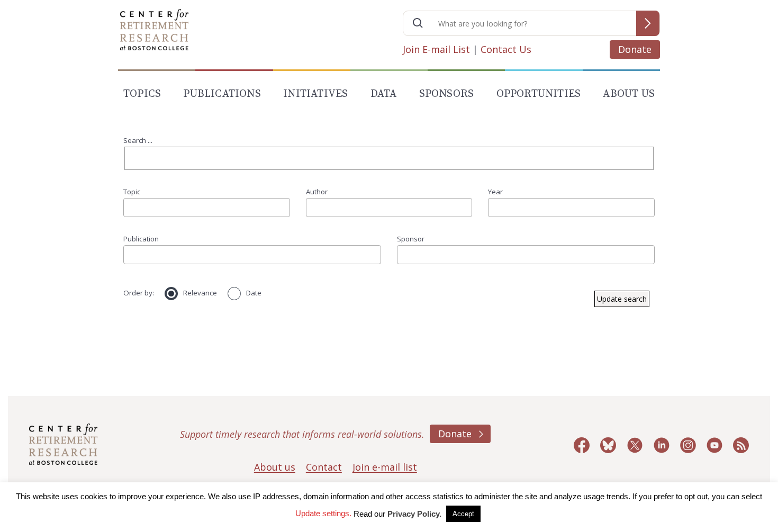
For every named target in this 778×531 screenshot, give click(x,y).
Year (495, 191)
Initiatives (315, 94)
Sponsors (446, 94)
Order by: (138, 293)
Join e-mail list (384, 467)
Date (253, 293)
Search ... (137, 140)
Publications (221, 94)
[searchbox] (130, 207)
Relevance (200, 293)
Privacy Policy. (414, 513)
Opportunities (538, 94)
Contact (324, 467)
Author (317, 191)
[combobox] (206, 207)
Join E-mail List (436, 49)
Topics (142, 94)
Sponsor (410, 239)
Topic (131, 191)
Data (383, 94)
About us (274, 467)
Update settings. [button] (323, 513)
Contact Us (506, 49)
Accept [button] (463, 514)
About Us (629, 94)
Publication (141, 239)
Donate (635, 49)
